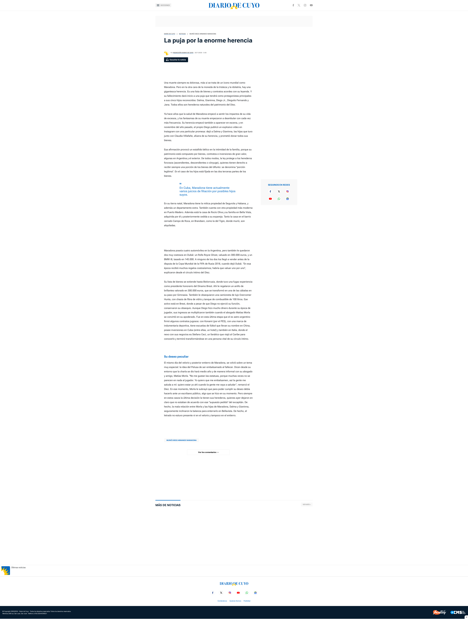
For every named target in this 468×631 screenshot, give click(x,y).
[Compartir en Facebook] (304, 14)
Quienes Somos (235, 601)
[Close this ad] (466, 617)
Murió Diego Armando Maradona (203, 34)
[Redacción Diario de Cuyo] (166, 52)
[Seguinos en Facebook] (293, 5)
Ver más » (307, 504)
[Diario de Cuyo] (234, 5)
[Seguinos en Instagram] (305, 5)
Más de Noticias (167, 505)
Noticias (182, 34)
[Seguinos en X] (299, 5)
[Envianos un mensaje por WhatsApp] (279, 198)
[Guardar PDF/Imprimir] (304, 45)
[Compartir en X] (304, 22)
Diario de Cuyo (169, 34)
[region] (234, 21)
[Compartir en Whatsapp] (304, 30)
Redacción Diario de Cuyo (183, 53)
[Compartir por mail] (304, 38)
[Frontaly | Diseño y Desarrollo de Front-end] (439, 612)
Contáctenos (222, 601)
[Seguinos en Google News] (287, 198)
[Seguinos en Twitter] (279, 191)
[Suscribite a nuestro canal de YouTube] (311, 5)
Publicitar (247, 601)
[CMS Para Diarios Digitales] (458, 612)
